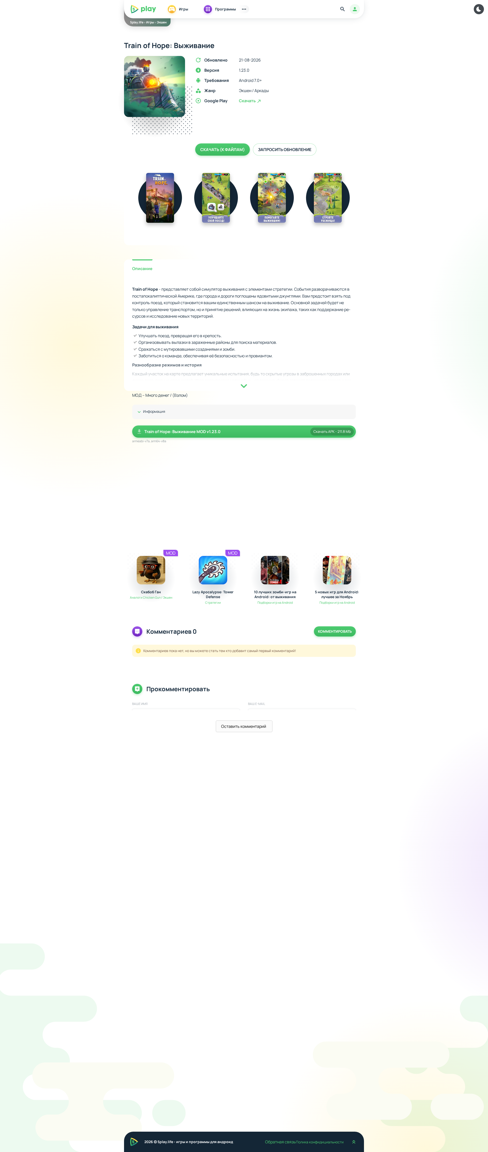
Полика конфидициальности (320, 1142)
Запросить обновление (284, 149)
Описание (142, 268)
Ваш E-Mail (256, 704)
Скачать (247, 101)
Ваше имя (140, 704)
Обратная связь (280, 1142)
